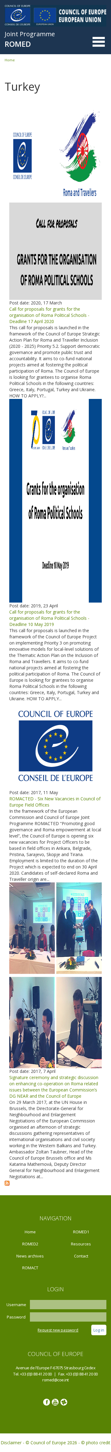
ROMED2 (30, 1244)
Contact (81, 1256)
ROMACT (30, 1267)
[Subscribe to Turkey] (7, 1183)
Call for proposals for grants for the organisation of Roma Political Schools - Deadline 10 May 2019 (49, 618)
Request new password (58, 1330)
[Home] (55, 15)
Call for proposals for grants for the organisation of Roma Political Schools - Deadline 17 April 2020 (49, 315)
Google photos (63, 1402)
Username (16, 1304)
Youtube (55, 1402)
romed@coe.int (55, 1380)
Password (16, 1317)
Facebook (46, 1402)
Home (10, 60)
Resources (81, 1244)
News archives (30, 1256)
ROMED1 (81, 1232)
